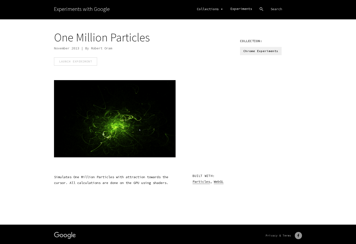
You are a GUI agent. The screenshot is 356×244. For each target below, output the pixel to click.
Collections (208, 9)
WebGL (219, 181)
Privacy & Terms (278, 235)
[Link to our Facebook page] (298, 235)
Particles (201, 181)
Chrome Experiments (260, 51)
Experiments (241, 9)
